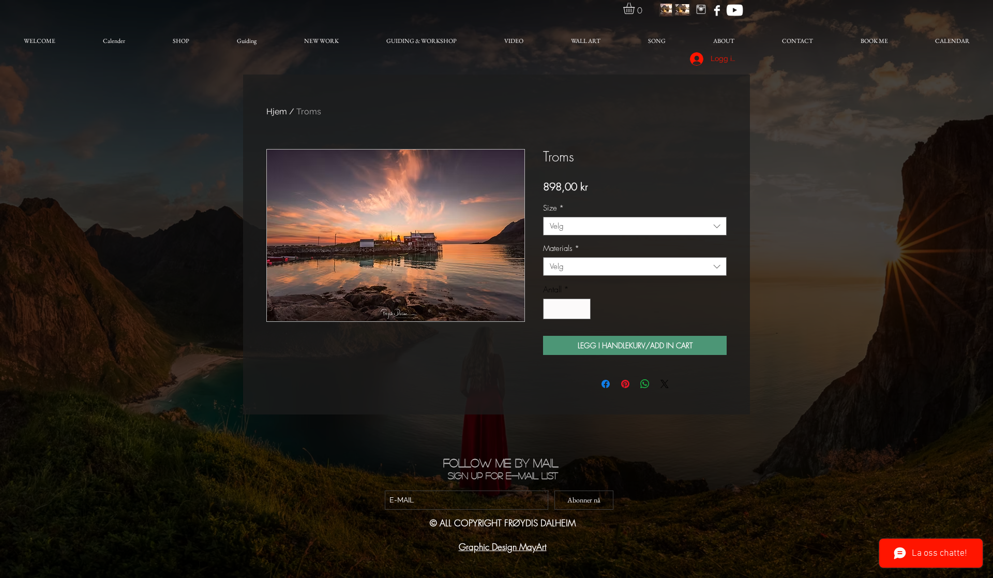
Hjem (276, 111)
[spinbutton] (567, 309)
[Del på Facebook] (605, 384)
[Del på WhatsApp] (645, 384)
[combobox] (635, 226)
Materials (561, 248)
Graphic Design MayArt (503, 547)
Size (553, 208)
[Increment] (582, 309)
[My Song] (735, 10)
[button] (635, 8)
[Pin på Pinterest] (625, 384)
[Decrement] (552, 309)
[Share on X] (664, 384)
